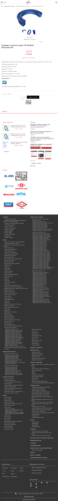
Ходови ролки (7, 283)
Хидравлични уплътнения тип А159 (39, 284)
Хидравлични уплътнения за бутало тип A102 (41, 239)
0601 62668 (38, 473)
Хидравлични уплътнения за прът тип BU (13, 338)
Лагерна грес (6, 300)
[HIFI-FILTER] (9, 194)
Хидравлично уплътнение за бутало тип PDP (41, 255)
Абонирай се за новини (36, 163)
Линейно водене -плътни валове (10, 311)
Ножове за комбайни (35, 455)
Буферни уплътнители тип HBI (11, 344)
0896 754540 (39, 470)
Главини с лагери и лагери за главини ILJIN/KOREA (14, 241)
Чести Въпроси (5, 476)
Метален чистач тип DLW (10, 408)
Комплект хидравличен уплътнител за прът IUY (14, 346)
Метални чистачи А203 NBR (9, 424)
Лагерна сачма (7, 308)
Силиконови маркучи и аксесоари (38, 457)
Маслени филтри (35, 423)
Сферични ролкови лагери (9, 260)
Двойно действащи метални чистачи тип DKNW (14, 413)
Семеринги (5, 217)
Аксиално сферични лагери (9, 324)
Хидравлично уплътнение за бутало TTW (41, 265)
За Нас (3, 470)
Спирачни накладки (35, 414)
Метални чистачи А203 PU (9, 422)
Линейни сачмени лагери (9, 290)
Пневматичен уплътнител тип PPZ (11, 372)
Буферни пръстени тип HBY (38, 297)
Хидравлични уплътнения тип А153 (39, 278)
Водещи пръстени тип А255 (37, 353)
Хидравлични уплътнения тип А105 (39, 243)
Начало (2, 6)
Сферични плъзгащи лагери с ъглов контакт (12, 304)
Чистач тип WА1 (35, 337)
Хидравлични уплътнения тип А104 (39, 242)
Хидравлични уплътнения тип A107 (39, 221)
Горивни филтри (35, 425)
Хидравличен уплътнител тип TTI (11, 329)
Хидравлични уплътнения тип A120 (39, 273)
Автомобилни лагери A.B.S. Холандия (11, 243)
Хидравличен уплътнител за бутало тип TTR (41, 257)
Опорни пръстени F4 (8, 383)
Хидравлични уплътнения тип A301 (39, 249)
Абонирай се (7, 151)
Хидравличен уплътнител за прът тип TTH (13, 335)
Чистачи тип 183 (7, 416)
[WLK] (21, 205)
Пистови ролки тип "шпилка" (10, 294)
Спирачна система (34, 385)
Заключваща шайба (8, 297)
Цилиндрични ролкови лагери (10, 255)
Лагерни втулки (7, 268)
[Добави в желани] (54, 93)
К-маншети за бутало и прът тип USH (40, 226)
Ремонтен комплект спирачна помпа (39, 411)
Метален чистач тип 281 (9, 429)
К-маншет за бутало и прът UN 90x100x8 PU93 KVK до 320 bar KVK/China (18, 134)
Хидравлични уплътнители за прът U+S (40, 292)
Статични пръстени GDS (9, 389)
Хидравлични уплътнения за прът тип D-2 (41, 288)
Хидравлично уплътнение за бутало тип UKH (41, 268)
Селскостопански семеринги (9, 224)
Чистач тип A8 (35, 338)
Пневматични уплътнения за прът (10, 353)
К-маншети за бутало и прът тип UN (37, 6)
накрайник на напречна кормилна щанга (39, 381)
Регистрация (14, 468)
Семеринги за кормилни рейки (10, 228)
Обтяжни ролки (7, 313)
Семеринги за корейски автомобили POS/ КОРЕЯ (14, 223)
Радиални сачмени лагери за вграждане (12, 263)
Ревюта (4, 111)
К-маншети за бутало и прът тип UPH (40, 225)
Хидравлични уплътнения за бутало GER (41, 262)
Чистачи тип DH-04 (35, 345)
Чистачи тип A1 (35, 332)
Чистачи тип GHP (35, 343)
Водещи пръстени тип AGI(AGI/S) (38, 358)
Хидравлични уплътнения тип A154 (39, 279)
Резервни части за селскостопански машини (41, 448)
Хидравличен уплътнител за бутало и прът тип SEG (43, 229)
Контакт (13, 470)
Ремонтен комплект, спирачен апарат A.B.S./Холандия (42, 402)
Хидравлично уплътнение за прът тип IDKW (13, 342)
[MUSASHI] (21, 186)
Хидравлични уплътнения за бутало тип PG (41, 237)
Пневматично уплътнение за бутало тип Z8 (13, 373)
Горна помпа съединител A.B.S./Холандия (40, 431)
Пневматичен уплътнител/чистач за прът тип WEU (15, 362)
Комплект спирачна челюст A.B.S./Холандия (40, 393)
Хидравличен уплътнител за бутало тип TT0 (41, 256)
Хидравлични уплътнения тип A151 (39, 275)
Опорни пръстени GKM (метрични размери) (13, 388)
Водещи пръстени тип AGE (37, 359)
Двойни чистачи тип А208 (9, 405)
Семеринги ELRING (8, 232)
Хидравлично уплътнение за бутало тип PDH (41, 254)
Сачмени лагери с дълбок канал (10, 249)
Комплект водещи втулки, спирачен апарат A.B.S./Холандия (41, 404)
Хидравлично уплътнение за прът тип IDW (13, 343)
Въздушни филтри (35, 421)
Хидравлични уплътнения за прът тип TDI (41, 300)
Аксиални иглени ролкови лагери (10, 293)
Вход (3, 473)
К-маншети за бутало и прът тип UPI (40, 227)
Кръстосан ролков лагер (9, 321)
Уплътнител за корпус (8, 271)
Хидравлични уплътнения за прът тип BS (41, 272)
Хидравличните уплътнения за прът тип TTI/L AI (42, 302)
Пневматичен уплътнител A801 (11, 367)
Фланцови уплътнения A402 (9, 380)
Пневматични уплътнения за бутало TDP (13, 370)
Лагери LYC (6, 279)
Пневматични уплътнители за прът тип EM (13, 360)
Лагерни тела (6, 266)
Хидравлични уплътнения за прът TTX (12, 341)
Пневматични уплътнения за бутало (11, 365)
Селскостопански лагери (9, 247)
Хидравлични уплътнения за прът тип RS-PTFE (14, 337)
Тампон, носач (34, 379)
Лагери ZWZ (6, 277)
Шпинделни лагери (8, 322)
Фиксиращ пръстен (8, 272)
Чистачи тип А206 (7, 400)
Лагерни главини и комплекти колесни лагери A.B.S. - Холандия (14, 246)
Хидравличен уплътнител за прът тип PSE (13, 336)
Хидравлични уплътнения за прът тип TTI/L (41, 301)
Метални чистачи (7, 407)
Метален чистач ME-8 (8, 427)
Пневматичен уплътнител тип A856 (12, 358)
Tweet (41, 41)
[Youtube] (35, 476)
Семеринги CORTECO (8, 231)
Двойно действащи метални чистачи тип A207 (13, 403)
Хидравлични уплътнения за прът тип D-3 (41, 289)
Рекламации (5, 468)
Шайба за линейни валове (9, 318)
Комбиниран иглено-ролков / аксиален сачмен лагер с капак (16, 288)
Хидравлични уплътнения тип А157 (39, 283)
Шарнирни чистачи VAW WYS (11, 411)
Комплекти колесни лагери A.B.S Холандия (40, 368)
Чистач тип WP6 (35, 334)
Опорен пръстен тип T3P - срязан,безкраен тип (13, 391)
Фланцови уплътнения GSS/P (10, 386)
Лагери (4, 239)
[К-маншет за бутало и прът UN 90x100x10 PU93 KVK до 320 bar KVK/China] (6, 128)
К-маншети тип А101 (37, 220)
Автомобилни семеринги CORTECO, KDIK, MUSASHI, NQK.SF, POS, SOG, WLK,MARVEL (15, 221)
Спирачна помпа (35, 415)
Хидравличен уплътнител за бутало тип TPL (41, 260)
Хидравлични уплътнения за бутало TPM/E (41, 261)
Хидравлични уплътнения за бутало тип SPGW (42, 236)
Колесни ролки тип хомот (9, 316)
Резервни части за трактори (37, 450)
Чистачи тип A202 (7, 397)
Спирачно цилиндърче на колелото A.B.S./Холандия (42, 408)
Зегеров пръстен (7, 296)
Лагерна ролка (7, 302)
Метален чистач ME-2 (8, 426)
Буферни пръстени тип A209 (38, 285)
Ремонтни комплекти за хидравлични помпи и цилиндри (15, 347)
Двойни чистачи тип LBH (37, 340)
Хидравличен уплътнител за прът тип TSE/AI (14, 330)
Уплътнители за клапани (9, 229)
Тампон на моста (35, 378)
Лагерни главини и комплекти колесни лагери (13, 258)
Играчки (32, 452)
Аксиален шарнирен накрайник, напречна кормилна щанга (43, 382)
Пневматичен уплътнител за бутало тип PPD (13, 374)
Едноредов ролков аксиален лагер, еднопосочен (13, 286)
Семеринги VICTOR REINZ (9, 234)
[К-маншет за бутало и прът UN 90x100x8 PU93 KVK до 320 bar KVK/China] (6, 136)
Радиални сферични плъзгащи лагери (11, 307)
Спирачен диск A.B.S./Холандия (38, 388)
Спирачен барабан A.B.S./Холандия (39, 390)
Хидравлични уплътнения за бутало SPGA (41, 266)
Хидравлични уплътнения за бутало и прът (23, 6)
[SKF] (9, 205)
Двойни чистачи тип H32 (37, 335)
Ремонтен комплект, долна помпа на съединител (41, 435)
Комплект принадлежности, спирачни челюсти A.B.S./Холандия (42, 400)
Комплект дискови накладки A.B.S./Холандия (41, 391)
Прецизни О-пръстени (35, 440)
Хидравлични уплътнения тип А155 (39, 280)
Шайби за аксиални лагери (9, 291)
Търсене (13, 473)
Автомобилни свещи (35, 445)
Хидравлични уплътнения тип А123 (39, 247)
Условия (21, 468)
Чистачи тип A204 (7, 399)
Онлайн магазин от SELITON (29, 499)
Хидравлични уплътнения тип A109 (39, 244)
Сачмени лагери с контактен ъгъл (10, 252)
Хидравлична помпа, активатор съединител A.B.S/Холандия (41, 433)
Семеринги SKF (7, 235)
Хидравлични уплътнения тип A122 (39, 274)
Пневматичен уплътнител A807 (11, 369)
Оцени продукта (29, 37)
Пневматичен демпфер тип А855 (11, 357)
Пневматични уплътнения (9, 351)
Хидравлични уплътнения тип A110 (39, 245)
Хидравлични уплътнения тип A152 (39, 277)
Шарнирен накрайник (8, 315)
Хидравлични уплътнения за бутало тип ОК (41, 251)
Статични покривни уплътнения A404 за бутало (13, 385)
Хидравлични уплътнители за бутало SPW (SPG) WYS (43, 267)
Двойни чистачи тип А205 (9, 402)
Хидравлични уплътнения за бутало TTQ (41, 264)
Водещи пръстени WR (36, 352)
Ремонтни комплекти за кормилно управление (41, 437)
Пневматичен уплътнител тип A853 (12, 356)
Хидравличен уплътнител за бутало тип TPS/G (42, 259)
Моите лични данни (29, 496)
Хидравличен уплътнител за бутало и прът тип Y (42, 230)
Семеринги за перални (8, 226)
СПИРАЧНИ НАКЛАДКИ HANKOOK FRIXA (41, 387)
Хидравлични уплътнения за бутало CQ (40, 238)
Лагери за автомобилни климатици (11, 274)
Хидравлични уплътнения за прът (38, 270)
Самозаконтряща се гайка (9, 299)
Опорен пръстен (7, 269)
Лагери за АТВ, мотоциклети (10, 282)
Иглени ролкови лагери (8, 261)
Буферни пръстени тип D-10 (38, 290)
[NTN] (21, 195)
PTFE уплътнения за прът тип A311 (39, 286)
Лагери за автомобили (8, 275)
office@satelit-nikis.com (40, 467)
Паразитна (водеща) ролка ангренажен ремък (13, 325)
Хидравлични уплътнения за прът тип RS (41, 295)
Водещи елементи (34, 350)
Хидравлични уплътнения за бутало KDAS (41, 233)
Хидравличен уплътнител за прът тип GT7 (13, 340)
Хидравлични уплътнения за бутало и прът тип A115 (43, 222)
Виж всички (33, 165)
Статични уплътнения (8, 376)
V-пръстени (6, 349)
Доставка (21, 470)
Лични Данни (14, 476)
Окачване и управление (36, 362)
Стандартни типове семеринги (10, 219)
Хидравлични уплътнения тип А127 (39, 248)
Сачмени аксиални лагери (9, 250)
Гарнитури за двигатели (36, 347)
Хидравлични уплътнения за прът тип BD (41, 291)
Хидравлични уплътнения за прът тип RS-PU (41, 296)
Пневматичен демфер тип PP (10, 363)
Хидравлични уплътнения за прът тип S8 (40, 298)
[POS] (9, 186)
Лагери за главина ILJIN (36, 370)
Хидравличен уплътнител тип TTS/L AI (12, 332)
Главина (33, 367)
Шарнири (33, 371)
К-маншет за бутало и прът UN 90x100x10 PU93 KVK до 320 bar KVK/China (18, 126)
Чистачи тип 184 (7, 418)
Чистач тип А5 (35, 331)
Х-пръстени (33, 443)
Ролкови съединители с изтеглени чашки (12, 319)
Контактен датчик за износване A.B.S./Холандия (41, 409)
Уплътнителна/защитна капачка (38, 417)
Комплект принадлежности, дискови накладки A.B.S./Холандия (42, 397)
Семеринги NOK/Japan (8, 237)
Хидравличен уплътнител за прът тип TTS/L (13, 331)
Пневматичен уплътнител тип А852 (12, 355)
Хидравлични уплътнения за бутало (39, 232)
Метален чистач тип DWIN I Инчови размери (14, 409)
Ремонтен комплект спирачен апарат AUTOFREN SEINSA (43, 412)
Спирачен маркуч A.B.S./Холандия (39, 406)
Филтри (32, 419)
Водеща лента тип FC (36, 356)
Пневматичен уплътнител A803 (11, 368)
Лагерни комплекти (8, 265)
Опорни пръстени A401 (8, 378)
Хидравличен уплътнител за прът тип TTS (13, 333)
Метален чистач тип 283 (36, 329)
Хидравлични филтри (36, 426)
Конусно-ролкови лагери (9, 257)
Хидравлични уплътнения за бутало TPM (41, 250)
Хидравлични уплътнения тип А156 (39, 282)
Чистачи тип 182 (7, 415)
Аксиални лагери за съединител (10, 327)
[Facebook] (31, 476)
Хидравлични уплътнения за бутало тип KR (41, 234)
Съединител (33, 429)
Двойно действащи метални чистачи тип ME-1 (13, 421)
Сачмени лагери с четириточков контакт (12, 285)
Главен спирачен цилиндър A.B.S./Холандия (40, 395)
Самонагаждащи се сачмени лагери (11, 254)
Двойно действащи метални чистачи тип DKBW (14, 412)
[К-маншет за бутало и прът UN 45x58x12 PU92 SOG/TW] (29, 27)
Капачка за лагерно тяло (9, 305)
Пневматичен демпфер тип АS (11, 361)
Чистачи (5, 395)
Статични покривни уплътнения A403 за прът (13, 382)
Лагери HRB (6, 280)
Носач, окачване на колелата (37, 376)
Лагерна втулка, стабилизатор (37, 374)
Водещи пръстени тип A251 (37, 355)
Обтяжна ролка (7, 310)
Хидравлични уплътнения (9, 6)
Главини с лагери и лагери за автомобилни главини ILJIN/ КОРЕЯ (42, 365)
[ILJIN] (9, 176)
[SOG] (21, 176)
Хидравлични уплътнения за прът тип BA (41, 294)
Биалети (33, 373)
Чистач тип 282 (7, 419)
